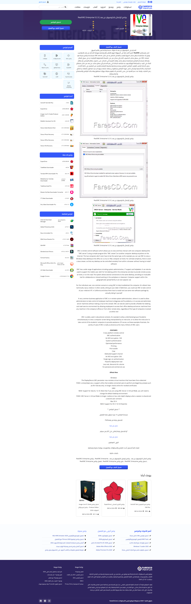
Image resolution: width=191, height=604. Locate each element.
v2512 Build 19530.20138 (60, 264)
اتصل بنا (119, 2)
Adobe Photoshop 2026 (47, 227)
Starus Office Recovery (47, 140)
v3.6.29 (67, 121)
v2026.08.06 (65, 109)
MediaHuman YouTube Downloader (46, 180)
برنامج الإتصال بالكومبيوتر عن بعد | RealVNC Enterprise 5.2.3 (102, 17)
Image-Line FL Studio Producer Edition (49, 115)
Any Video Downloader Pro (48, 204)
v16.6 (67, 103)
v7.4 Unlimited (65, 145)
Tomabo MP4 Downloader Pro (49, 173)
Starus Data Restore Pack (48, 128)
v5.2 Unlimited (65, 128)
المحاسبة (45, 77)
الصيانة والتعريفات (69, 86)
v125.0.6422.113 (64, 276)
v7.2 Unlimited (65, 134)
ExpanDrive (43, 108)
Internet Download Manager (45, 220)
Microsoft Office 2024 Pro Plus (48, 264)
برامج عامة (69, 58)
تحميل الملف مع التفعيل (56, 28)
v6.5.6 (67, 167)
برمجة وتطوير (57, 67)
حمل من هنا (114, 425)
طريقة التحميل (142, 2)
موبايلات (45, 58)
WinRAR (42, 245)
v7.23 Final (66, 245)
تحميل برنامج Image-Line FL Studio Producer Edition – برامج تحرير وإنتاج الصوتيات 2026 (88, 507)
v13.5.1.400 (66, 239)
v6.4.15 (67, 173)
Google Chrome (44, 276)
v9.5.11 (67, 192)
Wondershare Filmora (46, 251)
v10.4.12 (66, 204)
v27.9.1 (67, 227)
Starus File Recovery (46, 145)
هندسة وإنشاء (57, 58)
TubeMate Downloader (47, 167)
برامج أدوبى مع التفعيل (106, 531)
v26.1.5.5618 (65, 115)
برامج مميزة (82, 531)
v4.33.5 (67, 270)
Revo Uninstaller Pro (46, 233)
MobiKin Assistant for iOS (48, 121)
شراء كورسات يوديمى (129, 2)
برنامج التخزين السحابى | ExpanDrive (114, 504)
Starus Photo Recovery (47, 134)
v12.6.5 (67, 198)
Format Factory (44, 257)
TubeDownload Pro (45, 186)
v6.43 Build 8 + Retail (62, 220)
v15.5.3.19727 (65, 251)
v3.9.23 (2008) (63, 180)
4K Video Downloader (46, 270)
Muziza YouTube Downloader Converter (51, 192)
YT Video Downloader (46, 198)
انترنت (57, 77)
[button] (127, 7)
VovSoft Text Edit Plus (46, 102)
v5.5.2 (67, 233)
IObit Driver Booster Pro (47, 239)
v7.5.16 (67, 186)
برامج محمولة (45, 67)
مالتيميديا (68, 67)
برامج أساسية (68, 77)
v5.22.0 (67, 257)
